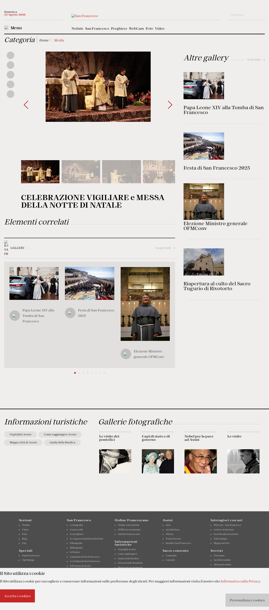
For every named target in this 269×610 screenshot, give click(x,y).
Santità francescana (129, 534)
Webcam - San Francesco (227, 525)
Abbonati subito (222, 564)
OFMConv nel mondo (129, 529)
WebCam (136, 28)
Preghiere (119, 28)
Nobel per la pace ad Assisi (199, 437)
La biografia (76, 525)
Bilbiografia (76, 547)
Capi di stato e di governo (156, 437)
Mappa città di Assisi (23, 442)
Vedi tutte (256, 59)
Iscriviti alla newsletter (226, 534)
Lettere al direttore (224, 529)
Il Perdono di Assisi (80, 566)
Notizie (77, 28)
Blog (24, 538)
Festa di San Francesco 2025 (216, 168)
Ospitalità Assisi (20, 434)
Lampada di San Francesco (84, 557)
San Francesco (97, 28)
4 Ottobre (75, 552)
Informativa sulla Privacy (240, 581)
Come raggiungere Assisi (60, 434)
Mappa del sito (221, 543)
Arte (168, 525)
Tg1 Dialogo (28, 560)
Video (160, 28)
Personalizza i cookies (247, 600)
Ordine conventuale (128, 525)
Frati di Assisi (173, 538)
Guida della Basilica (62, 442)
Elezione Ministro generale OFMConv (215, 226)
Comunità (171, 555)
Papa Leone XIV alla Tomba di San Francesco (223, 110)
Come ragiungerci (127, 554)
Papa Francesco (31, 555)
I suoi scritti (76, 529)
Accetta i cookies (17, 596)
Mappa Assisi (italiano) (130, 567)
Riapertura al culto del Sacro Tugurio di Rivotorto (217, 286)
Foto (149, 28)
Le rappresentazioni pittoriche (86, 538)
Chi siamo (219, 555)
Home (44, 40)
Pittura (169, 534)
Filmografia (76, 543)
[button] (170, 104)
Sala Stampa (220, 538)
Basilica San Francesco (178, 543)
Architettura (172, 529)
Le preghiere (77, 534)
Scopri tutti (165, 248)
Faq (24, 543)
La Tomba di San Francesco (85, 561)
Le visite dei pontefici (109, 437)
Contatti (170, 560)
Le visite (234, 436)
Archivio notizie (222, 560)
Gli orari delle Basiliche (130, 563)
